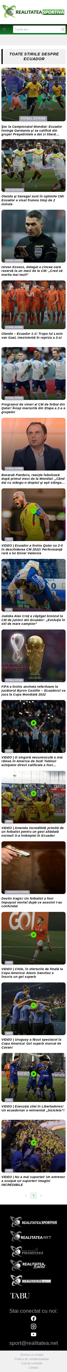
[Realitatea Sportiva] (33, 1222)
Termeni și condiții (31, 1354)
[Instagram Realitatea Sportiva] (33, 1327)
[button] (4, 29)
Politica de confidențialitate (31, 1359)
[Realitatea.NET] (33, 1237)
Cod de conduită (31, 1363)
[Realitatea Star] (33, 1281)
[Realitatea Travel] (33, 1266)
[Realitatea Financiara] (33, 1252)
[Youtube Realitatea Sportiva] (33, 1335)
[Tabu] (33, 1296)
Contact (33, 1367)
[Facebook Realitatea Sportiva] (33, 1319)
